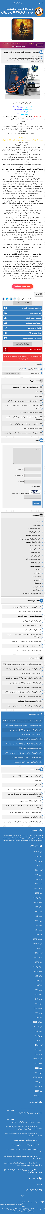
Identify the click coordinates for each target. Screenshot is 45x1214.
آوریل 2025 (38, 912)
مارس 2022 (38, 1050)
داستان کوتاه (37, 525)
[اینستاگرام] (22, 1196)
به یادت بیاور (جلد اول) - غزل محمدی (30, 646)
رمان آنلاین (37, 573)
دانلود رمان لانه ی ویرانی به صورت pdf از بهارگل (26, 641)
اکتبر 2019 (38, 1091)
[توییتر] (7, 299)
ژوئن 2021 (38, 1068)
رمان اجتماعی (37, 576)
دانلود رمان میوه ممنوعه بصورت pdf (30, 611)
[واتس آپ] (18, 299)
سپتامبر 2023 (37, 967)
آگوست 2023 (38, 971)
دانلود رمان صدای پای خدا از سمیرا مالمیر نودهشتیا (25, 706)
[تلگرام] (14, 299)
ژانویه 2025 (38, 925)
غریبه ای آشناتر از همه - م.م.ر (32, 625)
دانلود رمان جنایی (35, 552)
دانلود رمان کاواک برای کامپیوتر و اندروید (28, 651)
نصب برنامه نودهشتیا (22, 286)
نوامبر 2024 (38, 930)
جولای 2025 (38, 907)
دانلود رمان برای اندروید (24, 58)
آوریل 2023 (38, 990)
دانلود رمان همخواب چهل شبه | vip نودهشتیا (27, 387)
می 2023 (39, 985)
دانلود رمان (38, 392)
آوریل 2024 (38, 953)
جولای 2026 (38, 856)
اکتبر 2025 (38, 893)
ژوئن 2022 (38, 1036)
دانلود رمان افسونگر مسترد (33, 630)
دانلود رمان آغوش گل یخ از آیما (32, 621)
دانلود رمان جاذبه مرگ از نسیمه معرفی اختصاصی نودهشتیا (23, 433)
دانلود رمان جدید (17, 60)
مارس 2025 (38, 916)
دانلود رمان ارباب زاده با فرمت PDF (30, 696)
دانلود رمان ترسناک (35, 546)
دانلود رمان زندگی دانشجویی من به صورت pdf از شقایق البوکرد (22, 140)
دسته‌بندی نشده (35, 566)
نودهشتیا (39, 1185)
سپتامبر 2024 (37, 939)
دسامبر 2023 (38, 958)
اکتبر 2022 (38, 1017)
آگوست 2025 (38, 902)
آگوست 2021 (38, 1059)
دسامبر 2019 (38, 1086)
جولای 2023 (38, 976)
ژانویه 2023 (38, 1004)
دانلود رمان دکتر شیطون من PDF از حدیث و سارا (26, 683)
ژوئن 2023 (38, 981)
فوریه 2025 (38, 921)
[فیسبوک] (3, 299)
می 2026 (39, 866)
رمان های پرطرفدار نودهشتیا (32, 593)
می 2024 (39, 948)
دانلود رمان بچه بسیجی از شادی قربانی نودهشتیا (26, 424)
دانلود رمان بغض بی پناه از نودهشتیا (30, 701)
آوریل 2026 (38, 870)
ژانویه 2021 (38, 1073)
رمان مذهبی (37, 590)
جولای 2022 (38, 1031)
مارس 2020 (38, 1082)
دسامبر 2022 (38, 1008)
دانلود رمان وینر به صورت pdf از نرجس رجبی (27, 607)
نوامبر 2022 (38, 1013)
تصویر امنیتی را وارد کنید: (20, 493)
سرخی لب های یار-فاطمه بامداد (32, 673)
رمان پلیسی (37, 580)
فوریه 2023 (38, 999)
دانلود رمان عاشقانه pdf (37, 61)
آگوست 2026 (38, 852)
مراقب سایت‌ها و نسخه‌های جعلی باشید (18, 45)
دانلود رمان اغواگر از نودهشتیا (32, 428)
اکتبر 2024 (38, 935)
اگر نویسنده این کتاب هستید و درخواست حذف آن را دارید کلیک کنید (21, 357)
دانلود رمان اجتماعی (34, 528)
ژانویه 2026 (38, 884)
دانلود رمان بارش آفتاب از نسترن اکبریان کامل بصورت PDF (22, 664)
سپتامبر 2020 (37, 1077)
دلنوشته (38, 569)
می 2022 (39, 1040)
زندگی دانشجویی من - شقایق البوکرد (30, 616)
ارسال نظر (22, 369)
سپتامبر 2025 (37, 898)
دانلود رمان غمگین (35, 563)
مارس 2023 (38, 994)
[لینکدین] (11, 299)
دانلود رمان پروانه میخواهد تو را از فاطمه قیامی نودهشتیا (23, 692)
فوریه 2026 (38, 879)
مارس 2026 (38, 875)
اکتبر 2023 (38, 962)
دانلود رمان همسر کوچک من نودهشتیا (29, 687)
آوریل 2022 (38, 1045)
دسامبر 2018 (38, 1096)
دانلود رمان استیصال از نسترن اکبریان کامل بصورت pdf (24, 669)
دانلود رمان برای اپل (35, 58)
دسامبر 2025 (38, 889)
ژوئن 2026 (38, 861)
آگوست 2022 (38, 1027)
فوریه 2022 (38, 1054)
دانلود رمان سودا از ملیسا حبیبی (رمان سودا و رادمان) (25, 401)
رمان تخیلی (37, 583)
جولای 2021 (38, 1063)
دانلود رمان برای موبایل (28, 60)
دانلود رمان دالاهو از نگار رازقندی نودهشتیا (28, 762)
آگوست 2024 (38, 944)
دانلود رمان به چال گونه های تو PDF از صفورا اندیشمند (24, 678)
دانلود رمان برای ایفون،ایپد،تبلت (30, 539)
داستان (39, 522)
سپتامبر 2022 (37, 1022)
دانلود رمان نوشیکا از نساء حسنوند (31, 412)
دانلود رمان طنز (9, 60)
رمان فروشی (37, 587)
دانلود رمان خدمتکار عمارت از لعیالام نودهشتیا (27, 757)
